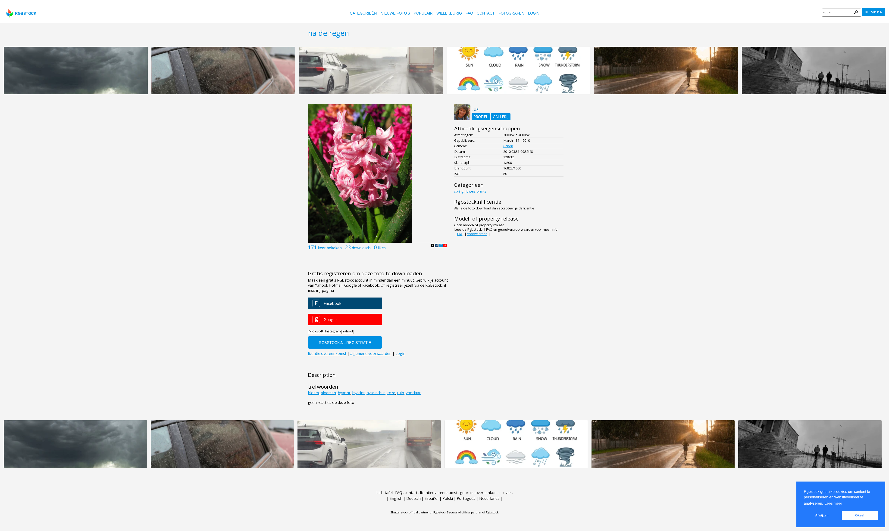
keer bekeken (330, 247)
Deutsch (413, 498)
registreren (873, 12)
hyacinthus (375, 392)
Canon (508, 146)
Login (533, 13)
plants (481, 191)
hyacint (344, 392)
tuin (400, 392)
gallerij (501, 116)
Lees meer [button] (833, 503)
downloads (361, 247)
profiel (480, 116)
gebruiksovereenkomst (480, 492)
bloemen (328, 392)
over (507, 492)
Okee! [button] (859, 515)
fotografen (511, 13)
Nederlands (489, 498)
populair (423, 13)
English (396, 498)
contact (486, 13)
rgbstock (26, 13)
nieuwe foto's (395, 13)
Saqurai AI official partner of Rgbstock (473, 512)
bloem (313, 392)
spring (459, 191)
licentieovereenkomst (438, 492)
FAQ (469, 13)
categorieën (363, 13)
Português (466, 498)
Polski (447, 498)
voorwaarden (477, 234)
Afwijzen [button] (822, 515)
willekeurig (449, 13)
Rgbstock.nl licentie (477, 201)
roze (391, 392)
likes (382, 247)
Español (431, 498)
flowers (470, 191)
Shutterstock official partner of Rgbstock (418, 512)
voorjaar (413, 392)
